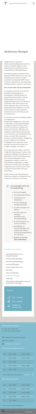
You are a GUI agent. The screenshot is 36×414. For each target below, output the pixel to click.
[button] (33, 3)
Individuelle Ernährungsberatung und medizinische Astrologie (18, 282)
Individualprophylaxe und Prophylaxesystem (14, 255)
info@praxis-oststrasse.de (17, 306)
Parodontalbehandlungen (14, 259)
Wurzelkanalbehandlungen (14, 261)
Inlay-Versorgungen (12, 273)
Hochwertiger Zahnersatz (14, 267)
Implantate (9, 278)
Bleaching (9, 270)
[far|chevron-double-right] (32, 375)
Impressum (28, 412)
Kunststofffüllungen (12, 264)
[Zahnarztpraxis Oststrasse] (5, 3)
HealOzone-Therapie (13, 276)
